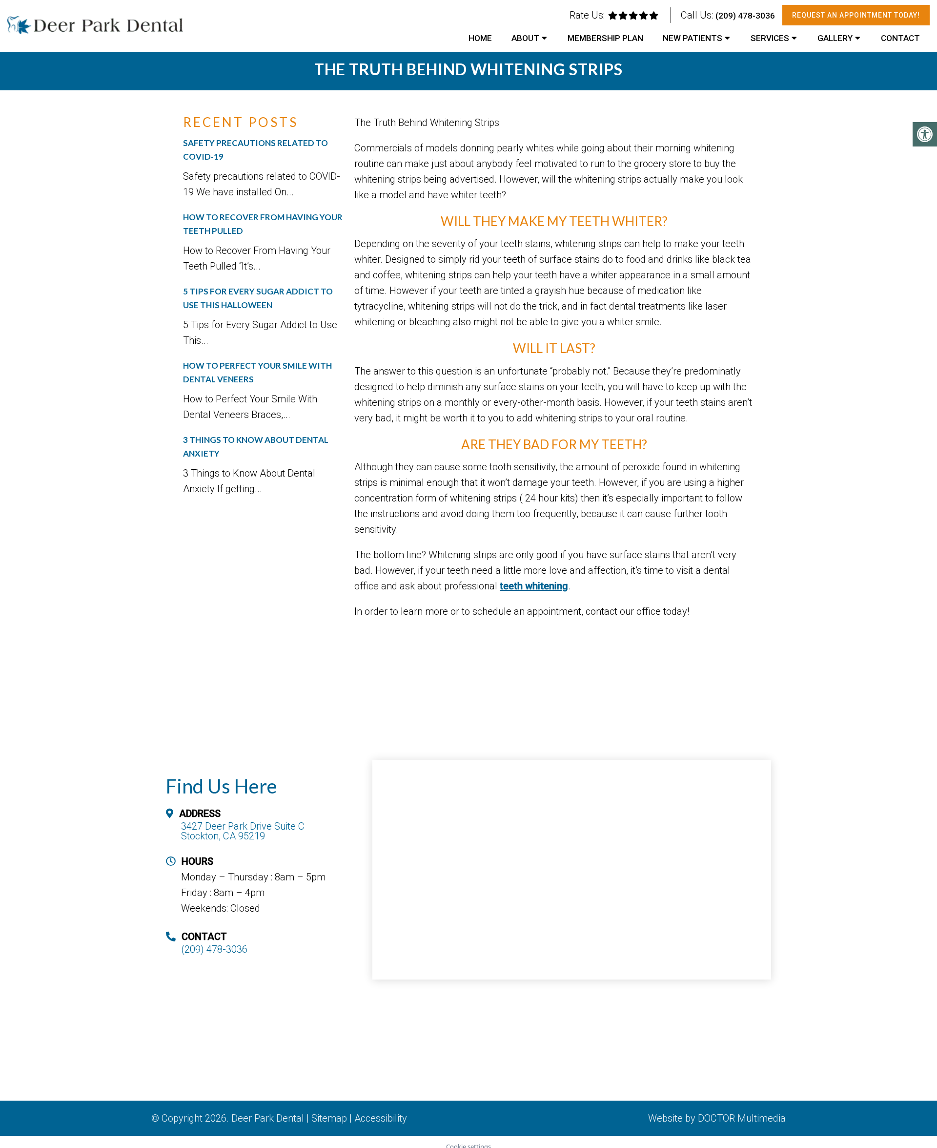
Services (770, 38)
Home (480, 38)
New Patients (692, 38)
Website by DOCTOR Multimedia (717, 1118)
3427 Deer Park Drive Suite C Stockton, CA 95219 (243, 831)
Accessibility (380, 1118)
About (525, 38)
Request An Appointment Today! (856, 15)
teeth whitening (534, 586)
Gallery (835, 38)
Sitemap (329, 1118)
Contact (900, 38)
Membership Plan (605, 38)
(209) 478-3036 (745, 16)
